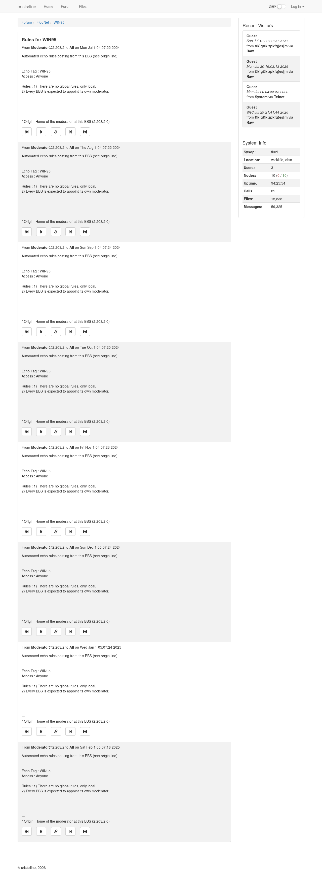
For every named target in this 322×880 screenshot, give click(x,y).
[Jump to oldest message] (27, 131)
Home (48, 6)
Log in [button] (296, 6)
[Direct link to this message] (56, 131)
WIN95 (59, 22)
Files (83, 6)
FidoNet (42, 22)
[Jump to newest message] (85, 131)
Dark (273, 6)
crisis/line (27, 6)
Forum (66, 6)
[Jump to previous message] (41, 131)
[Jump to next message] (70, 131)
